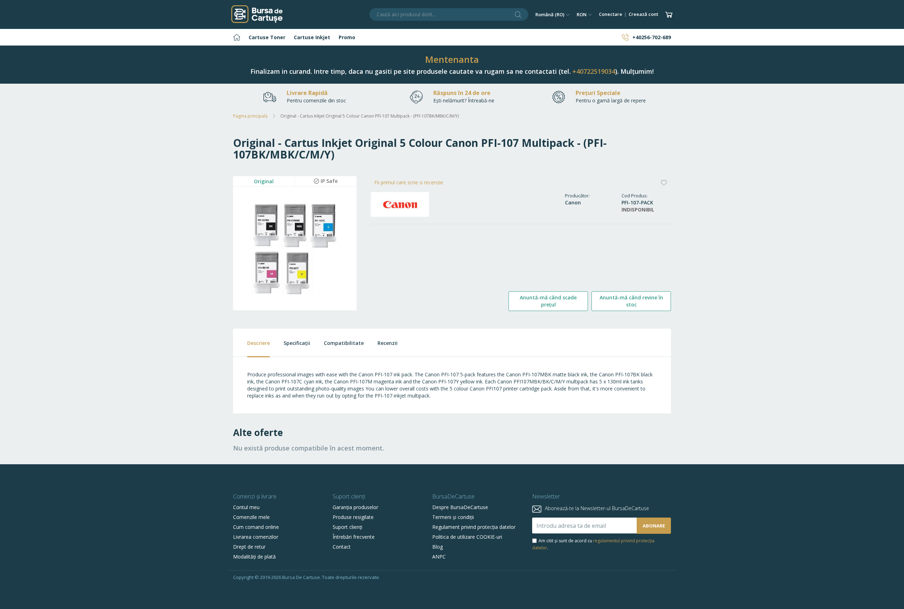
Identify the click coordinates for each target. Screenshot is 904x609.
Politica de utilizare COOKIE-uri (467, 536)
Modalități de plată (254, 556)
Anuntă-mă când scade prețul (548, 301)
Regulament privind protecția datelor (474, 527)
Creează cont (643, 14)
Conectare (610, 14)
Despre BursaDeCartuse (460, 507)
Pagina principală (250, 116)
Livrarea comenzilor (255, 536)
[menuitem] (236, 37)
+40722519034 (593, 71)
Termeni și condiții (453, 517)
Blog (437, 546)
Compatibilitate (344, 343)
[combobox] (448, 14)
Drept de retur (249, 546)
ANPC (439, 556)
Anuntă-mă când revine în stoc (631, 301)
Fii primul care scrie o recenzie (408, 182)
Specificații (297, 343)
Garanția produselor (355, 507)
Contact (342, 546)
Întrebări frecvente (354, 536)
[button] (552, 14)
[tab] (251, 343)
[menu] (452, 37)
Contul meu (246, 507)
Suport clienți (347, 527)
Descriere (258, 343)
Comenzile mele (251, 517)
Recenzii (387, 343)
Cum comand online (256, 527)
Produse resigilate (353, 517)
